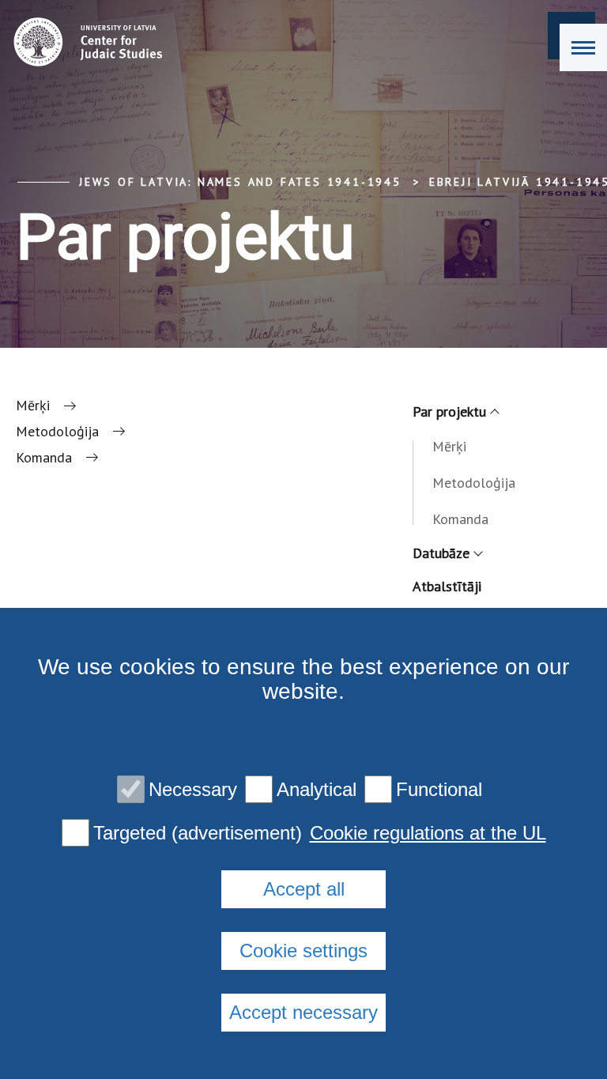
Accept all (304, 889)
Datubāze (441, 553)
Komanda (460, 519)
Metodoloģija (473, 482)
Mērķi (449, 446)
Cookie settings (303, 950)
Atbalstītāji (447, 586)
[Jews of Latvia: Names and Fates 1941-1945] (84, 41)
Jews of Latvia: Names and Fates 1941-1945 (240, 182)
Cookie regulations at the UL (428, 833)
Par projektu (449, 411)
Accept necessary (303, 1012)
